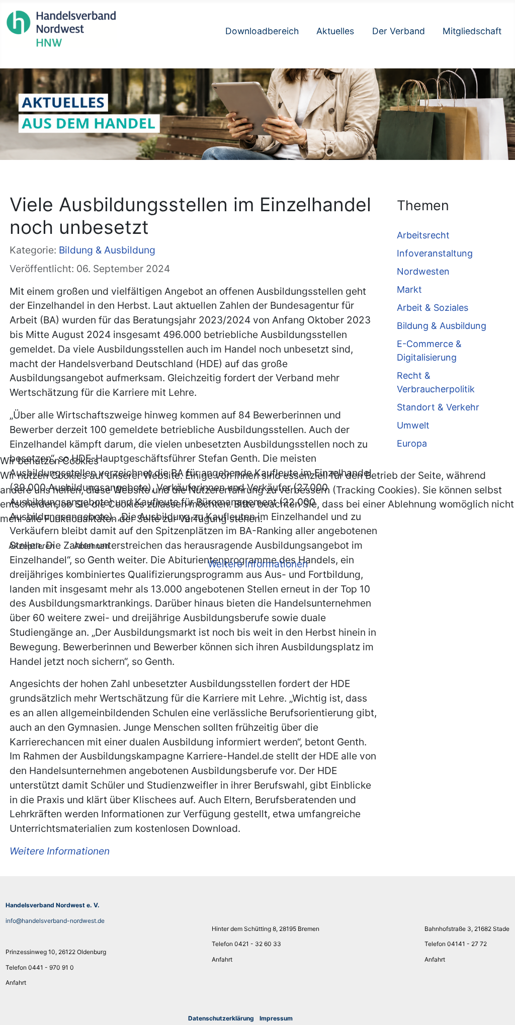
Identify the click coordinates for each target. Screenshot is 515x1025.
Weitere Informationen (258, 564)
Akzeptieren (31, 546)
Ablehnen (91, 546)
